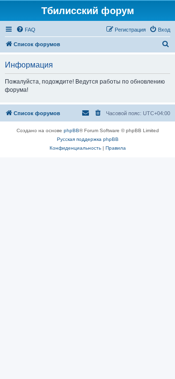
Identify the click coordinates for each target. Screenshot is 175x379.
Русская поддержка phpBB (88, 139)
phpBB (71, 130)
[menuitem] (25, 29)
